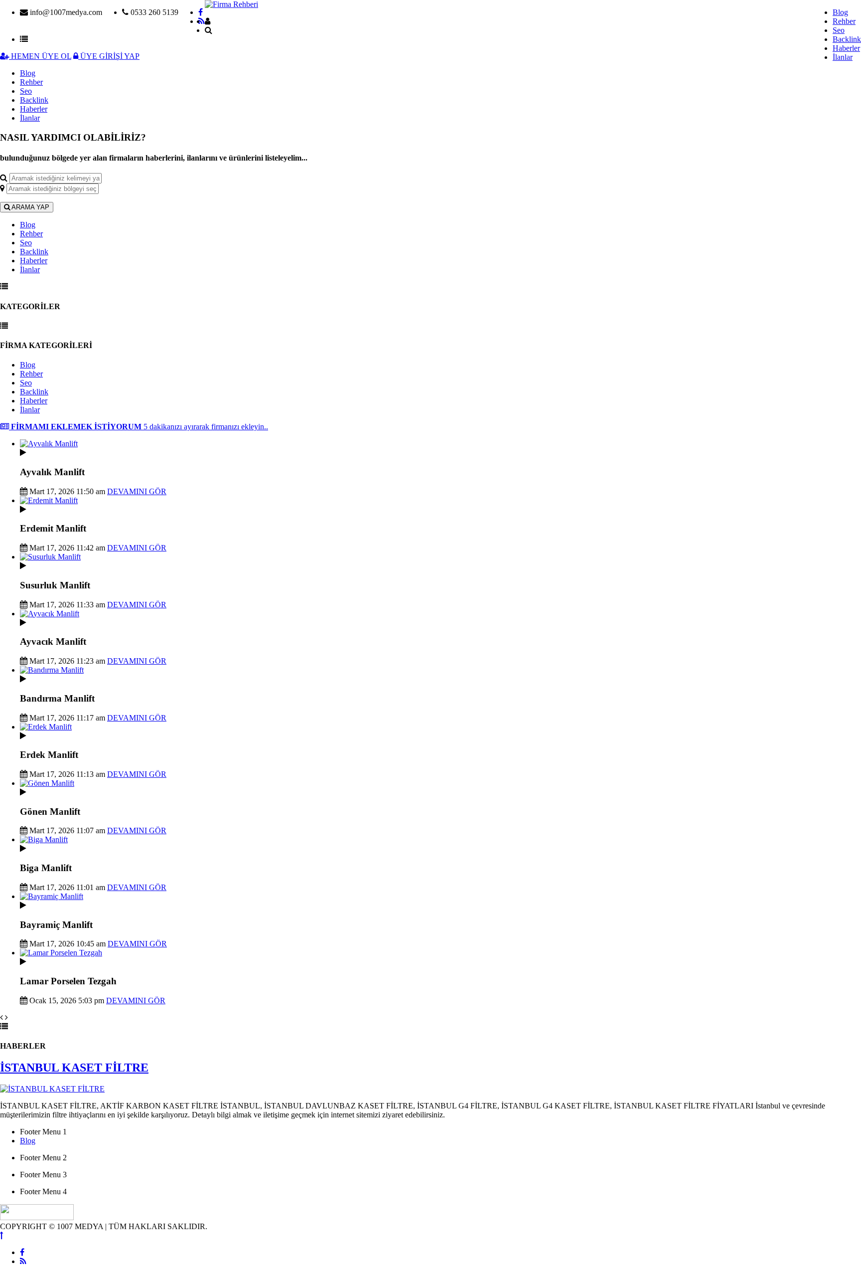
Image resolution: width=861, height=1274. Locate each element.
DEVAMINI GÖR (136, 491)
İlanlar (843, 57)
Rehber (844, 21)
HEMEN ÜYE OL (40, 56)
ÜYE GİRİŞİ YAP (109, 56)
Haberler (846, 48)
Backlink (847, 39)
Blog (840, 12)
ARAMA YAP (29, 207)
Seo (839, 30)
